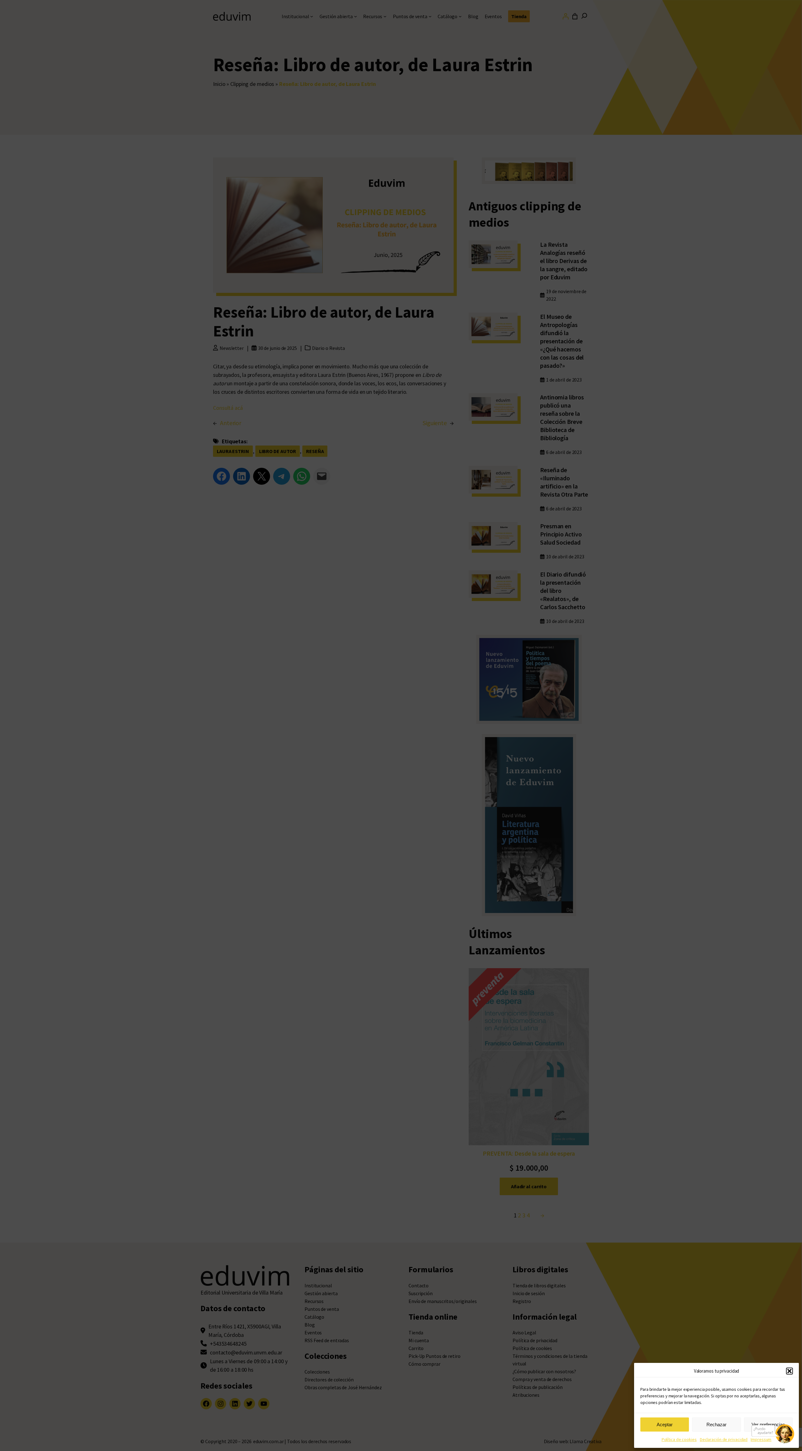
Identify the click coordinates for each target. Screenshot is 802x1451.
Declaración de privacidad (724, 1439)
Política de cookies (679, 1439)
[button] (789, 1371)
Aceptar (665, 1424)
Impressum (761, 1439)
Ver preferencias (768, 1424)
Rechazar (716, 1424)
